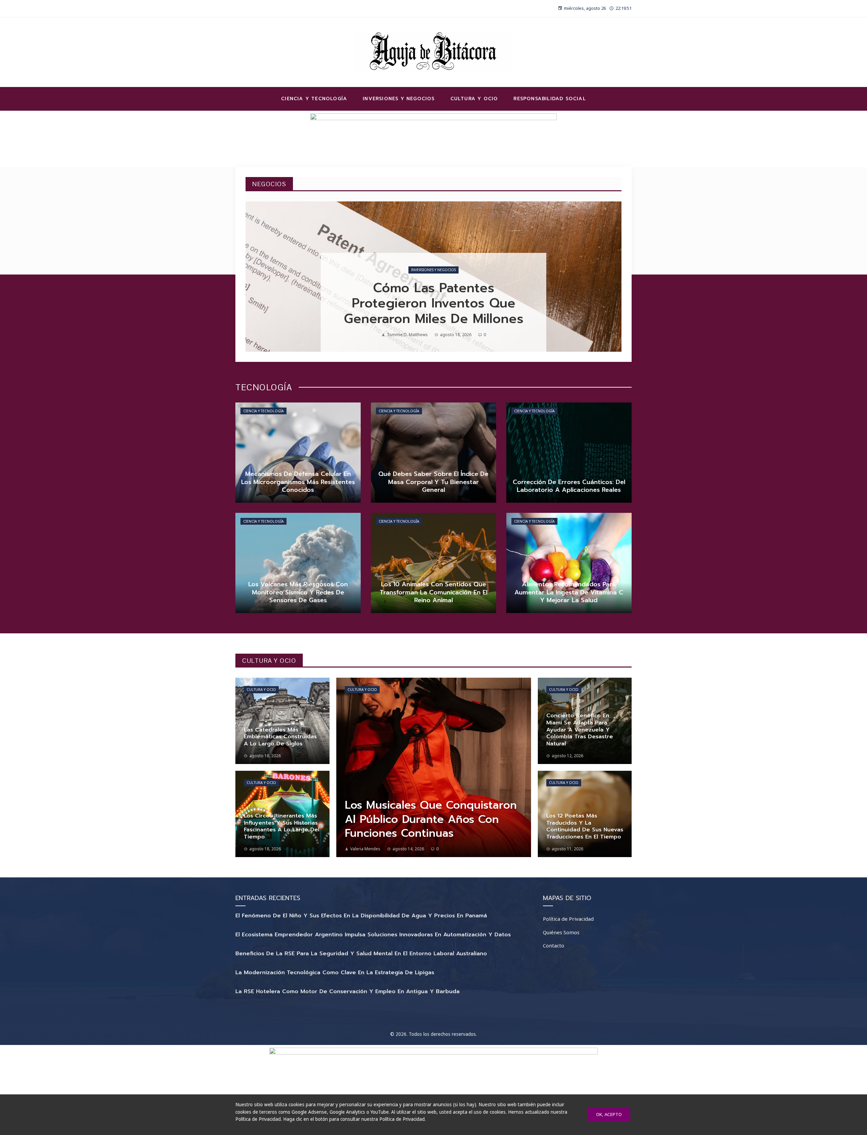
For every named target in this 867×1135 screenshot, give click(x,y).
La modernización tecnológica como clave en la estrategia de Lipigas (334, 972)
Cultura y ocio (261, 689)
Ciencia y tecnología (263, 411)
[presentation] (256, 276)
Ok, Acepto (609, 1114)
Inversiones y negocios (433, 269)
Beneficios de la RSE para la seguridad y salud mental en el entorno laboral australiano (361, 954)
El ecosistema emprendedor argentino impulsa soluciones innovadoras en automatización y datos (373, 935)
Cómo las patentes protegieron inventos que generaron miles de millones (433, 303)
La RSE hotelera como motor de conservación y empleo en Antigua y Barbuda (347, 991)
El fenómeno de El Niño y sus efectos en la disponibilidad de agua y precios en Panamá (361, 916)
